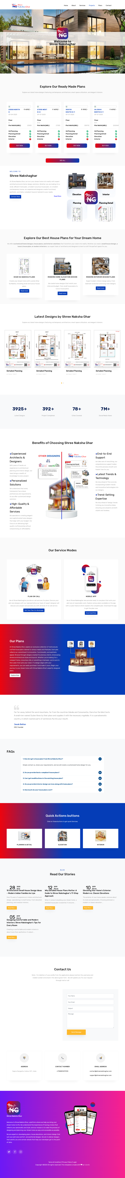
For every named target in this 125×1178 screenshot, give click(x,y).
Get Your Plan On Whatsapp (34, 610)
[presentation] (115, 714)
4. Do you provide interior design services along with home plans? (48, 784)
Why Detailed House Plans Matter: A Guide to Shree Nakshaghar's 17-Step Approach (61, 893)
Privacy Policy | (67, 1162)
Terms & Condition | (55, 1162)
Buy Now (19, 145)
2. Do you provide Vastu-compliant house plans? (41, 772)
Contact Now (15, 197)
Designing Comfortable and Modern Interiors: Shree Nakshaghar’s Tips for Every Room (24, 922)
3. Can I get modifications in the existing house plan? (43, 778)
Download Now (91, 613)
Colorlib (87, 1165)
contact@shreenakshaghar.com (101, 1071)
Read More (57, 196)
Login (75, 1162)
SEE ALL (62, 160)
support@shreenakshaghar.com (101, 1075)
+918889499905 (62, 1071)
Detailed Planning (14, 371)
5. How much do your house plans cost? (37, 790)
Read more (24, 291)
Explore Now (15, 675)
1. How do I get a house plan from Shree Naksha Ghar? (43, 759)
